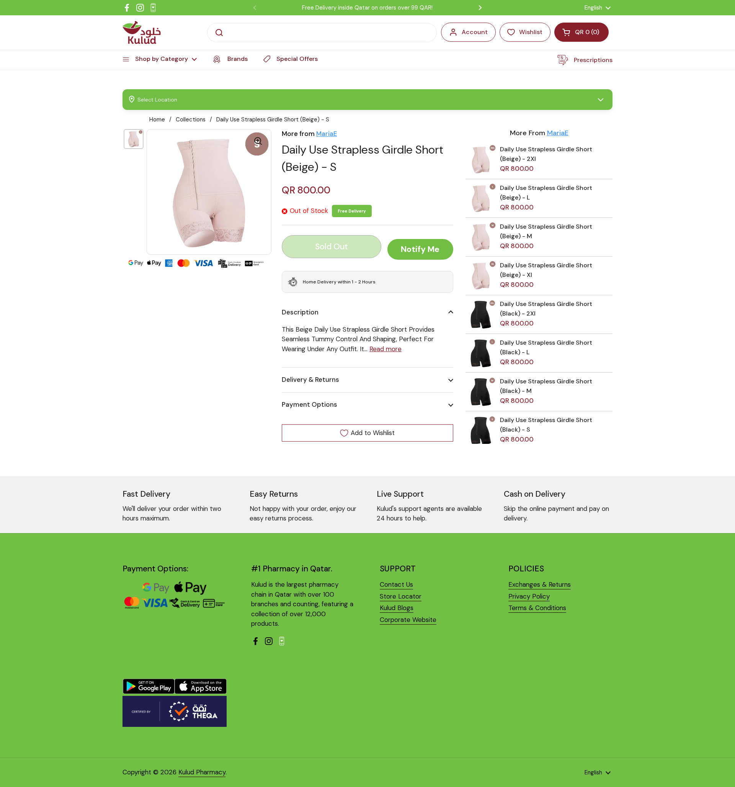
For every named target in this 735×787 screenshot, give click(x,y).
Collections (191, 119)
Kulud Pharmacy (201, 772)
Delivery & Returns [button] (310, 379)
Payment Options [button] (309, 404)
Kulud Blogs (396, 608)
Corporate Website (408, 619)
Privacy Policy (529, 596)
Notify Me (420, 249)
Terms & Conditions (537, 608)
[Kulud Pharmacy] (141, 32)
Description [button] (300, 312)
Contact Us (396, 584)
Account (475, 32)
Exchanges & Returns (539, 584)
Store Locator (400, 596)
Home (157, 119)
